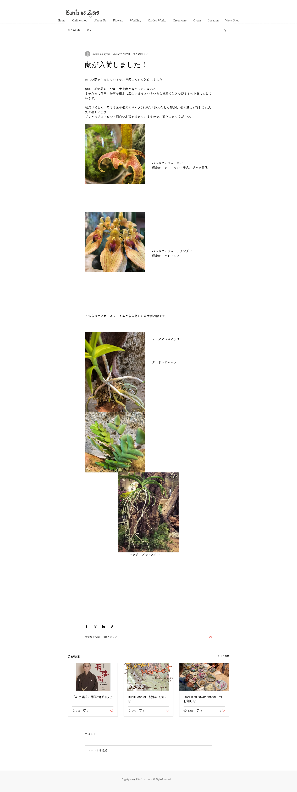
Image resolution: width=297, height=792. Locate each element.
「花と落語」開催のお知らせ (92, 697)
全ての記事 (74, 30)
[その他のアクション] (210, 54)
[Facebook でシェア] (86, 626)
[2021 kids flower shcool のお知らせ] (204, 677)
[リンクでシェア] (111, 626)
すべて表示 (223, 656)
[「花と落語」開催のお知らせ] (93, 677)
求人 (89, 30)
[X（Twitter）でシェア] (95, 626)
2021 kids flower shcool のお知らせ (203, 699)
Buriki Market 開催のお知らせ (148, 699)
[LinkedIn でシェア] (103, 626)
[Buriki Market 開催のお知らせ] (148, 677)
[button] (225, 30)
